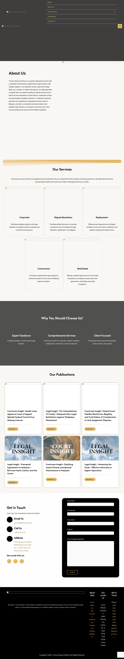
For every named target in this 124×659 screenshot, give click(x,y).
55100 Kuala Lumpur (103, 642)
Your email (70, 520)
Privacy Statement (92, 634)
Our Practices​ (92, 614)
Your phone (71, 510)
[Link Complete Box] (23, 408)
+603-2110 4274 (114, 619)
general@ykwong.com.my (23, 523)
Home (92, 602)
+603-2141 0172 (19, 532)
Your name (71, 501)
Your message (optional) (75, 539)
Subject (69, 529)
